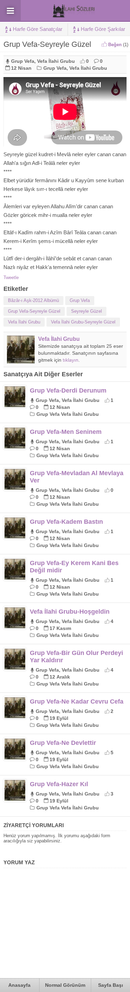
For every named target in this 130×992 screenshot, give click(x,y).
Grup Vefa (22, 61)
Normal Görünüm (65, 985)
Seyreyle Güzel (86, 311)
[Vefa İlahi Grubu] (21, 360)
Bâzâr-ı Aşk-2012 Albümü (33, 300)
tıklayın (70, 360)
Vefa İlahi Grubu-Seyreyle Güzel (83, 322)
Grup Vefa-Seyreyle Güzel (34, 311)
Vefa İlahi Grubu (56, 61)
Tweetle (11, 277)
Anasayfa (19, 985)
